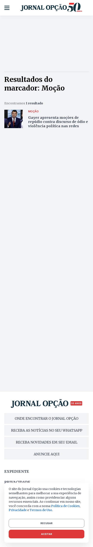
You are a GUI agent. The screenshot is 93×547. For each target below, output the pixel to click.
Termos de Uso (41, 510)
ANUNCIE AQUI (46, 454)
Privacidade (17, 482)
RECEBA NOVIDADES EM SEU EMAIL (46, 442)
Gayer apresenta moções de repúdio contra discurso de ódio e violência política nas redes (58, 121)
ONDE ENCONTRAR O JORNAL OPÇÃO (46, 418)
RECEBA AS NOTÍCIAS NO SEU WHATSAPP (46, 430)
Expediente (16, 471)
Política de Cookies (65, 506)
